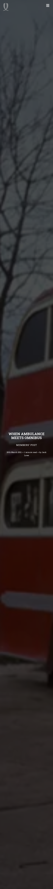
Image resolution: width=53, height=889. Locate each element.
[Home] (6, 7)
